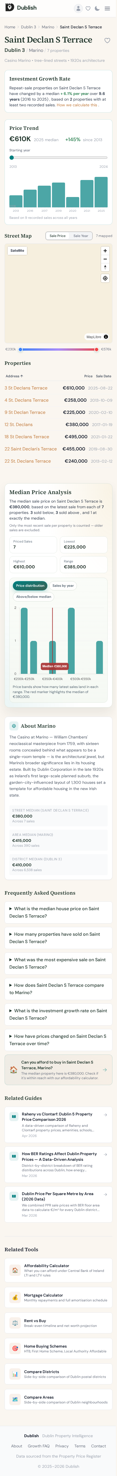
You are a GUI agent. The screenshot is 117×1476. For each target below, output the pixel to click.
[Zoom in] (105, 251)
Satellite (17, 250)
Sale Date (103, 376)
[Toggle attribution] (106, 336)
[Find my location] (105, 278)
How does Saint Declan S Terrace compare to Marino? (46, 1002)
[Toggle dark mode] (97, 8)
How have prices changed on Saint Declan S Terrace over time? (56, 1053)
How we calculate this (77, 104)
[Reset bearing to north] (105, 267)
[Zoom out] (105, 259)
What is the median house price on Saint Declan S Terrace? (54, 925)
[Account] (78, 8)
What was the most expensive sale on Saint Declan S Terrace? (51, 976)
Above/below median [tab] (33, 596)
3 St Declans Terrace (26, 388)
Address (14, 376)
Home (10, 26)
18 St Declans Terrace (27, 437)
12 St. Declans (19, 424)
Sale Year (81, 236)
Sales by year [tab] (63, 585)
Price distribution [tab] (30, 585)
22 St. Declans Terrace (28, 461)
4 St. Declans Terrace (27, 400)
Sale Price (58, 236)
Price (88, 376)
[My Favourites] (88, 8)
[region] (58, 293)
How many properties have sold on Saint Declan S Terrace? (54, 951)
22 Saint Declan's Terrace (31, 449)
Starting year (19, 150)
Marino (48, 26)
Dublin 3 (28, 26)
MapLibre (94, 336)
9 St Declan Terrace (25, 412)
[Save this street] (107, 40)
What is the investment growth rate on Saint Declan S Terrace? (52, 1027)
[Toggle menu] (107, 8)
